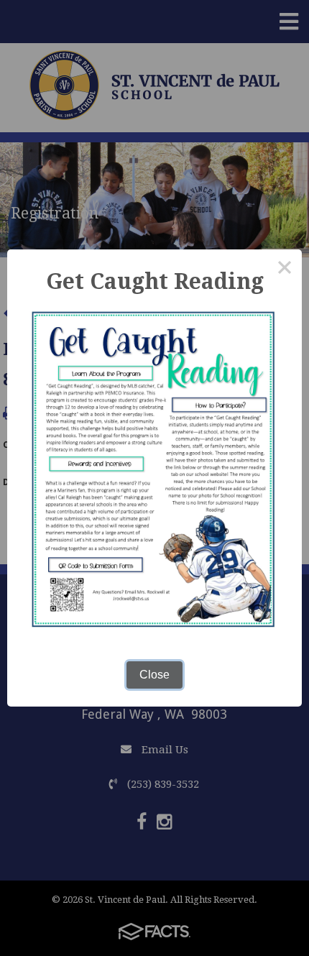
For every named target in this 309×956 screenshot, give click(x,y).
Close (154, 674)
